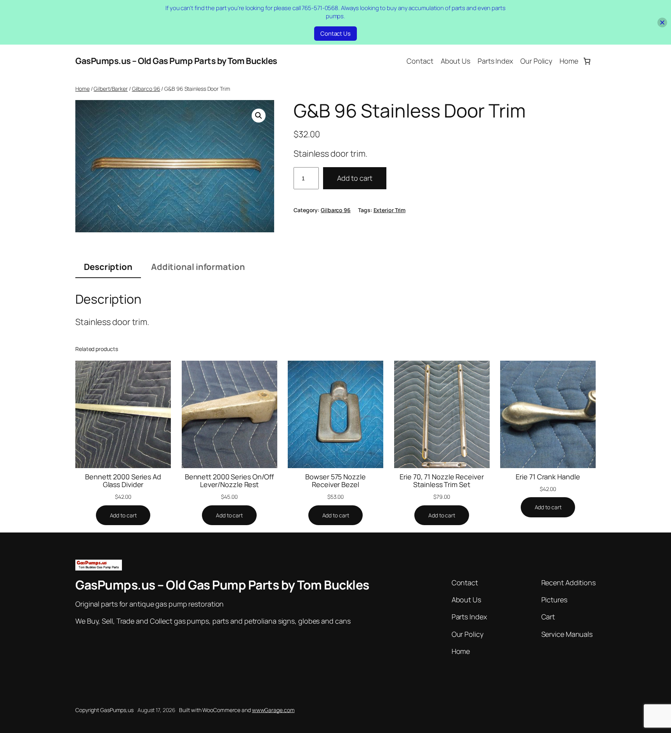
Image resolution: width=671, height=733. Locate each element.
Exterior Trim (390, 210)
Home (82, 88)
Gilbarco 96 (146, 88)
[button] (259, 116)
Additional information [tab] (198, 267)
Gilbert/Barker (111, 88)
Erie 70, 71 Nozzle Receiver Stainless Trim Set (441, 481)
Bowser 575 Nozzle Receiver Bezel (335, 481)
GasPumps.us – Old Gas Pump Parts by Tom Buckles (176, 61)
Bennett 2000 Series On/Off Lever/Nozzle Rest (229, 481)
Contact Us (335, 33)
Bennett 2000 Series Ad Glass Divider (123, 481)
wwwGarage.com (273, 710)
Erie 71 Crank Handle (548, 477)
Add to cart (354, 178)
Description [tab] (108, 267)
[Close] (662, 22)
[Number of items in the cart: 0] (587, 61)
